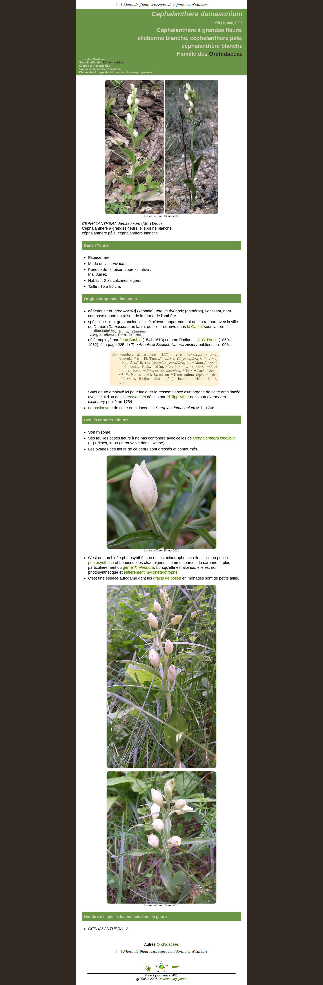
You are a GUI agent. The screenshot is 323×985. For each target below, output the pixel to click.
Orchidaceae (226, 53)
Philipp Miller (178, 396)
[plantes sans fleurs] (175, 966)
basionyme (103, 407)
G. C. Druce (207, 339)
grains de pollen (167, 578)
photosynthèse (101, 562)
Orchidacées (168, 944)
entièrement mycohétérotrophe (151, 572)
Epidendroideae (113, 62)
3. (128, 928)
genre (138, 567)
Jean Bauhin (131, 339)
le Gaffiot (195, 326)
